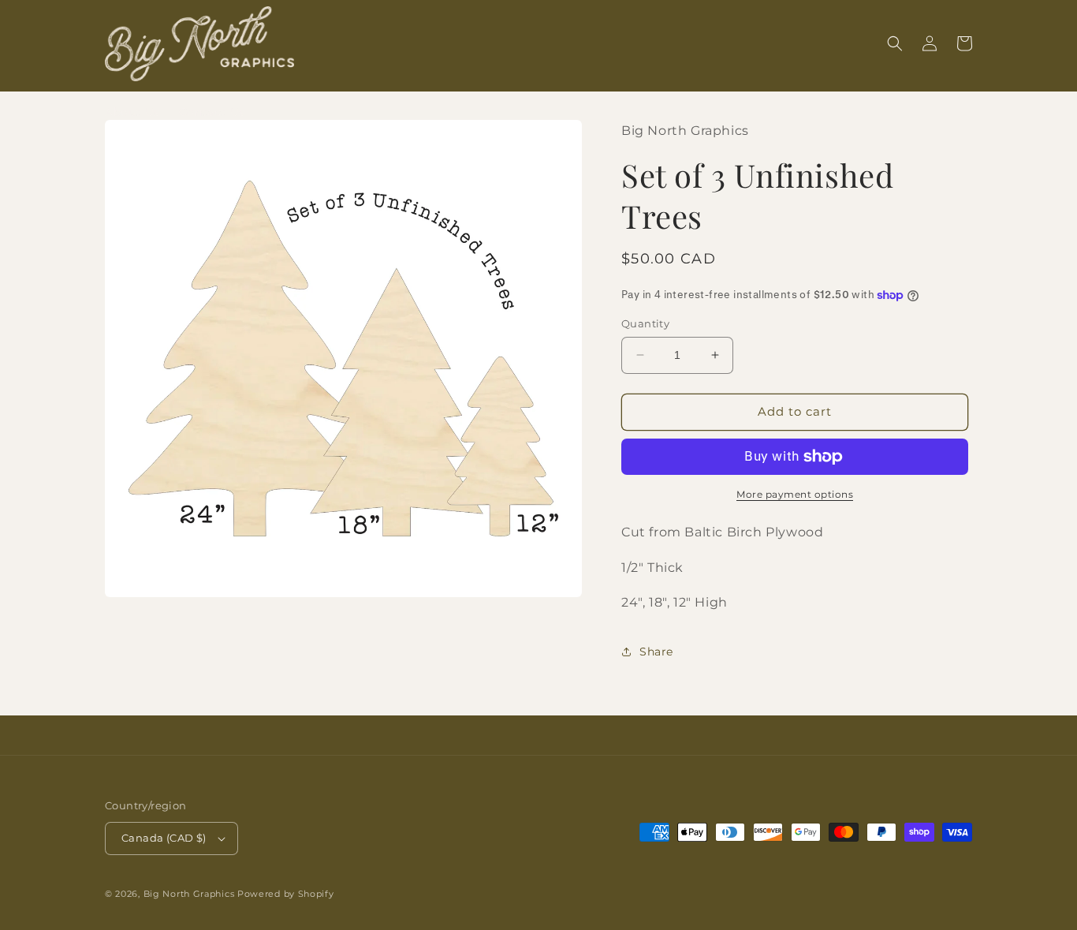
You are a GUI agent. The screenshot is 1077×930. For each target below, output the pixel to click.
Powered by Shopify (285, 893)
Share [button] (656, 651)
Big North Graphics (189, 893)
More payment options (794, 494)
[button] (895, 43)
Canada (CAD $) (164, 837)
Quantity (645, 323)
